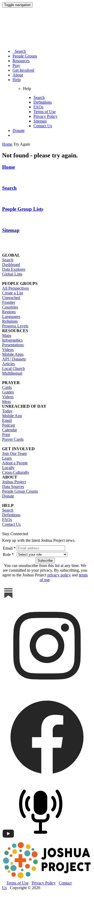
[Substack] (8, 598)
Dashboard (11, 264)
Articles (8, 364)
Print (6, 434)
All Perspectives (15, 288)
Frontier (8, 302)
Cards (7, 387)
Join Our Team (14, 453)
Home (8, 167)
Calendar (9, 430)
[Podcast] (42, 838)
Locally (8, 467)
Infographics (12, 340)
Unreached (11, 297)
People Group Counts (20, 491)
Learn (7, 458)
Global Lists (12, 274)
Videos (8, 349)
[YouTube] (8, 838)
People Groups (25, 56)
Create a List (12, 293)
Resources (21, 61)
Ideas (6, 401)
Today (7, 411)
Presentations (13, 345)
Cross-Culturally (15, 472)
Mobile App (12, 415)
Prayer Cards (13, 439)
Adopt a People (15, 463)
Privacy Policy (45, 116)
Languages (11, 316)
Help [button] (17, 79)
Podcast (8, 425)
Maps (6, 335)
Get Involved (23, 70)
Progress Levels (15, 326)
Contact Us (42, 126)
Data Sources (13, 486)
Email (7, 420)
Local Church (13, 368)
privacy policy (59, 575)
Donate (19, 130)
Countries (10, 307)
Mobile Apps (13, 354)
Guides (8, 392)
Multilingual (12, 373)
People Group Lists (22, 209)
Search (19, 51)
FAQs (38, 107)
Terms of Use (44, 111)
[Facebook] (47, 780)
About (18, 75)
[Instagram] (47, 689)
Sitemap (40, 121)
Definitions (42, 102)
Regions (9, 312)
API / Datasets (14, 359)
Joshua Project (14, 482)
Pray (16, 65)
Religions (10, 321)
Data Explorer (13, 269)
